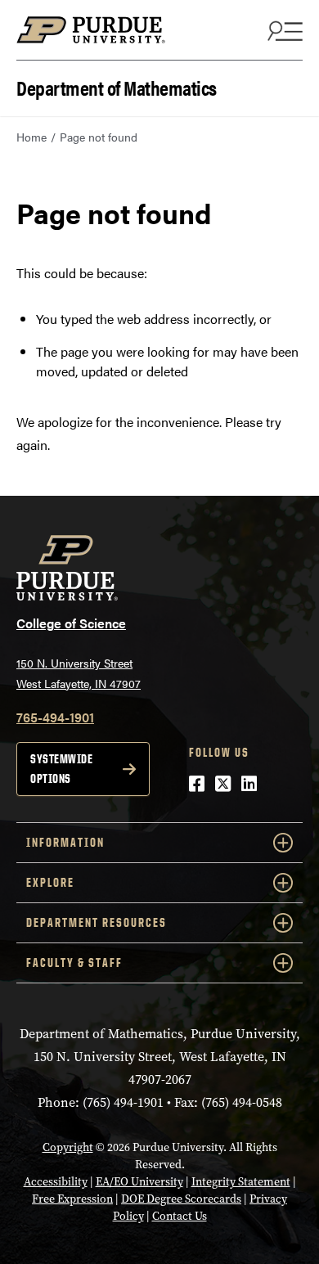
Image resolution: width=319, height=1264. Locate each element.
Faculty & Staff (74, 962)
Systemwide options (61, 768)
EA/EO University (139, 1182)
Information (65, 842)
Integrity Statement (240, 1182)
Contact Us (179, 1216)
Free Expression (72, 1199)
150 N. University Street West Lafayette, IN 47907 (78, 672)
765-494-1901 (55, 717)
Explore (50, 882)
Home (31, 136)
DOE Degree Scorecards (181, 1199)
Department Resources (96, 922)
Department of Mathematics (116, 86)
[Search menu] (283, 30)
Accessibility (56, 1182)
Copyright (68, 1147)
